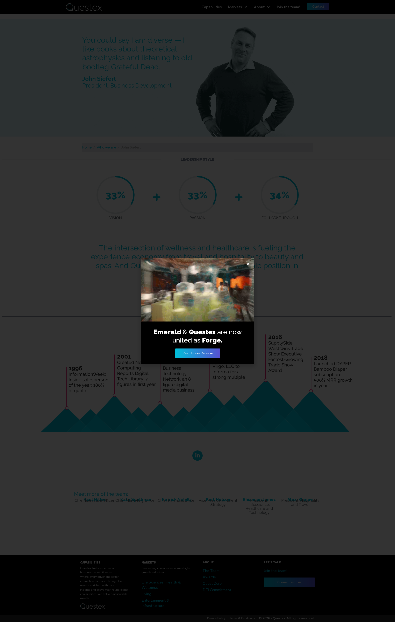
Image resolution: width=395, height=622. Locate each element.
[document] (197, 311)
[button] (248, 264)
